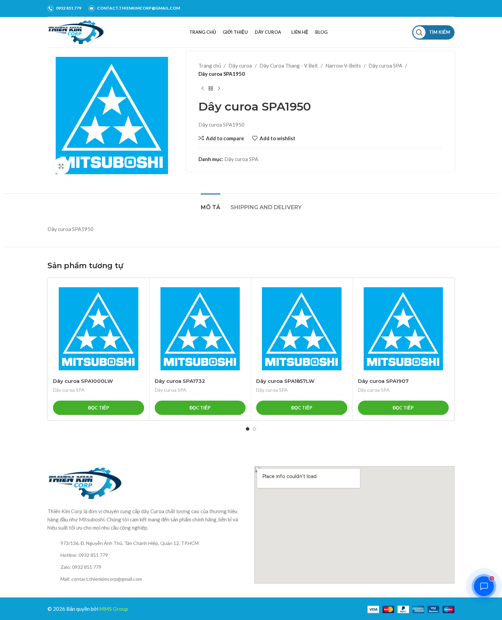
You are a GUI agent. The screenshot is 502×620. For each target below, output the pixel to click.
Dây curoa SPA (385, 65)
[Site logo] (75, 31)
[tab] (210, 203)
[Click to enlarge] (61, 166)
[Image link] (85, 482)
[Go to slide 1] (247, 429)
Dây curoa (240, 65)
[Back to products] (211, 89)
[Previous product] (202, 89)
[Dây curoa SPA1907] (403, 328)
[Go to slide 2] (254, 429)
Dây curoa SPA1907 (383, 381)
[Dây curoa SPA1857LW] (301, 328)
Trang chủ (209, 65)
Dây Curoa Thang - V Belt (289, 65)
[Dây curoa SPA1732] (200, 328)
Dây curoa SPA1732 (180, 381)
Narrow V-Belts (343, 65)
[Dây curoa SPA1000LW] (98, 328)
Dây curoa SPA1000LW (83, 381)
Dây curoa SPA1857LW (285, 381)
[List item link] (147, 543)
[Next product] (219, 89)
